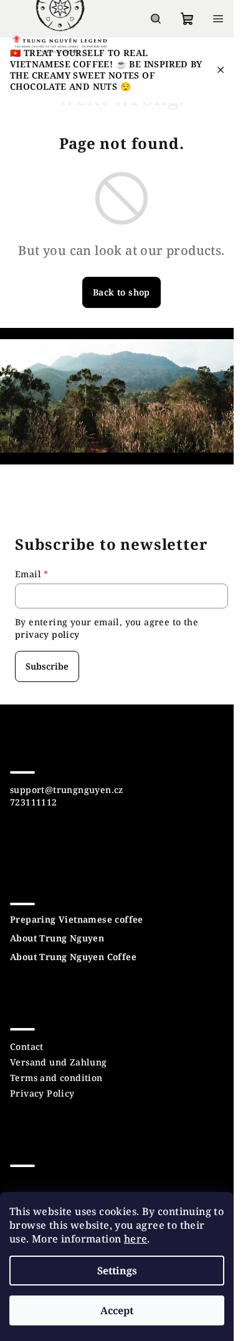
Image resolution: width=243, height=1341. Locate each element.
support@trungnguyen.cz (66, 789)
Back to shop (121, 292)
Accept (116, 1310)
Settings (117, 1270)
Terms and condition (56, 1078)
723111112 (33, 802)
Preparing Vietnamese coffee (76, 919)
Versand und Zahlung (58, 1062)
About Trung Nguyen (57, 938)
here (136, 1239)
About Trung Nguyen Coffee (73, 957)
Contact (27, 1046)
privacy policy (47, 634)
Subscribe (47, 666)
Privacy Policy (42, 1093)
